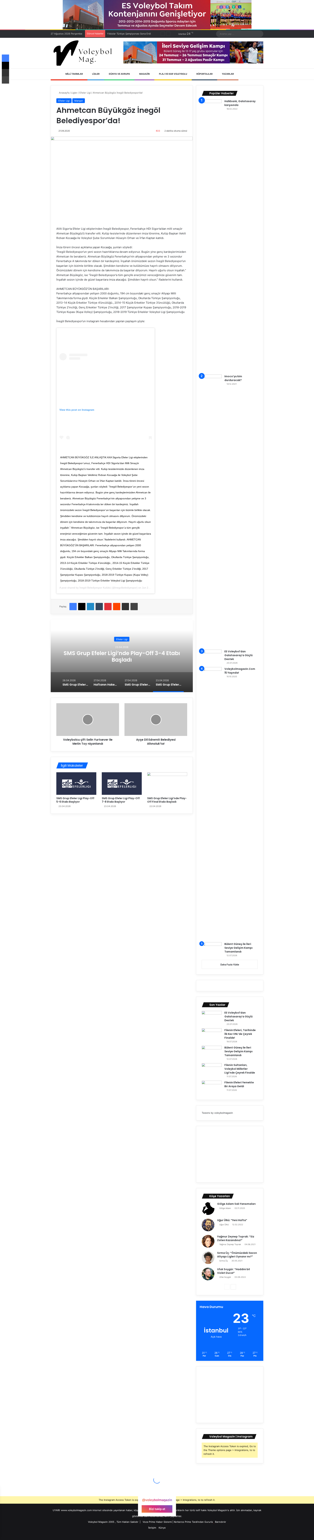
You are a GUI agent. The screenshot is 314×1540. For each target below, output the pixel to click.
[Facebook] (73, 606)
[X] (81, 606)
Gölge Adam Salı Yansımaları (236, 1204)
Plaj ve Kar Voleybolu (172, 74)
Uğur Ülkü (224, 1224)
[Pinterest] (108, 606)
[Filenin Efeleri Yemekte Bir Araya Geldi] (212, 1087)
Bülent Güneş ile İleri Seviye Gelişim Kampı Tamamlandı (238, 947)
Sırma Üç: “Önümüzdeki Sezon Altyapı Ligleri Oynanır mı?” (237, 1254)
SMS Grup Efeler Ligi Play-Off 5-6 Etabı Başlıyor (75, 800)
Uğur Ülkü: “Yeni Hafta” (232, 1220)
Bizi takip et (157, 1509)
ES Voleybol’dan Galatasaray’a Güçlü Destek (238, 655)
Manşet (78, 100)
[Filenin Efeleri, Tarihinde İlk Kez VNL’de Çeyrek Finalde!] (212, 1035)
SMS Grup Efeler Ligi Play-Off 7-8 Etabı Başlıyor (121, 800)
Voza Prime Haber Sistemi (157, 1521)
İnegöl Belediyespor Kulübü (95, 587)
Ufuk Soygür (225, 1277)
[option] (119, 655)
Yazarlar (227, 74)
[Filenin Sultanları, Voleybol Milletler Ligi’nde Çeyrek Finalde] (212, 1070)
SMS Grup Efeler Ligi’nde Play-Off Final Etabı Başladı (167, 800)
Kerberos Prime (182, 1521)
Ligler (96, 74)
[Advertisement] (230, 1154)
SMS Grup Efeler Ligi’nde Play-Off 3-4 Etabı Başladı (119, 656)
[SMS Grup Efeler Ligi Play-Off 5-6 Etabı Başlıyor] (76, 783)
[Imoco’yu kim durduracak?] (212, 511)
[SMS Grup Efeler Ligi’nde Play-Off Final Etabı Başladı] (167, 783)
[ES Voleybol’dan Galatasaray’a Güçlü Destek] (212, 656)
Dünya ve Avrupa (119, 74)
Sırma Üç (223, 1260)
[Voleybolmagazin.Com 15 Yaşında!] (212, 803)
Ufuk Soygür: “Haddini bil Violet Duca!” (233, 1271)
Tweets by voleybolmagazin (217, 1112)
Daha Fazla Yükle (229, 964)
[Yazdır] (134, 606)
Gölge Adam (225, 1208)
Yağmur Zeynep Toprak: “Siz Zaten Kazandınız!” (235, 1238)
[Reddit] (116, 606)
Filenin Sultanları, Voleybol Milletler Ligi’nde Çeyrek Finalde (239, 1068)
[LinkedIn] (90, 606)
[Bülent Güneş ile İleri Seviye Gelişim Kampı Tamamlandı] (212, 949)
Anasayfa (63, 92)
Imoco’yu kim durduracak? (233, 378)
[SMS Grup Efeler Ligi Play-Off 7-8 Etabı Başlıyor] (122, 783)
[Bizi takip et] (157, 1493)
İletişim (152, 1527)
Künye (162, 1527)
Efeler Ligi (85, 92)
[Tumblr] (99, 606)
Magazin (144, 74)
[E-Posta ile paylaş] (125, 606)
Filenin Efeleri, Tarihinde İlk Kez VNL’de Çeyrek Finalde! (240, 1034)
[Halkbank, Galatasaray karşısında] (212, 235)
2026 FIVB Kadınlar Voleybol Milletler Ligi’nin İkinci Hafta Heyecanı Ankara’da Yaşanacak (156, 33)
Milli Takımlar (74, 74)
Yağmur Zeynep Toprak (230, 1244)
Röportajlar (204, 74)
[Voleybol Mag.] (84, 53)
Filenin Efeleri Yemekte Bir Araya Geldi (239, 1084)
